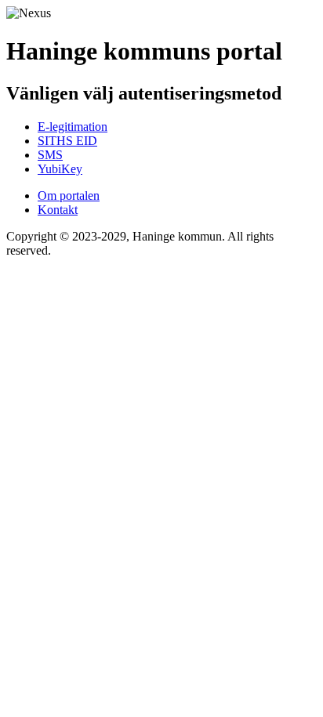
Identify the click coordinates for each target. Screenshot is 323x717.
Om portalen (69, 195)
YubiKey (60, 169)
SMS (50, 154)
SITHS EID (67, 140)
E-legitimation (72, 126)
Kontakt (58, 209)
